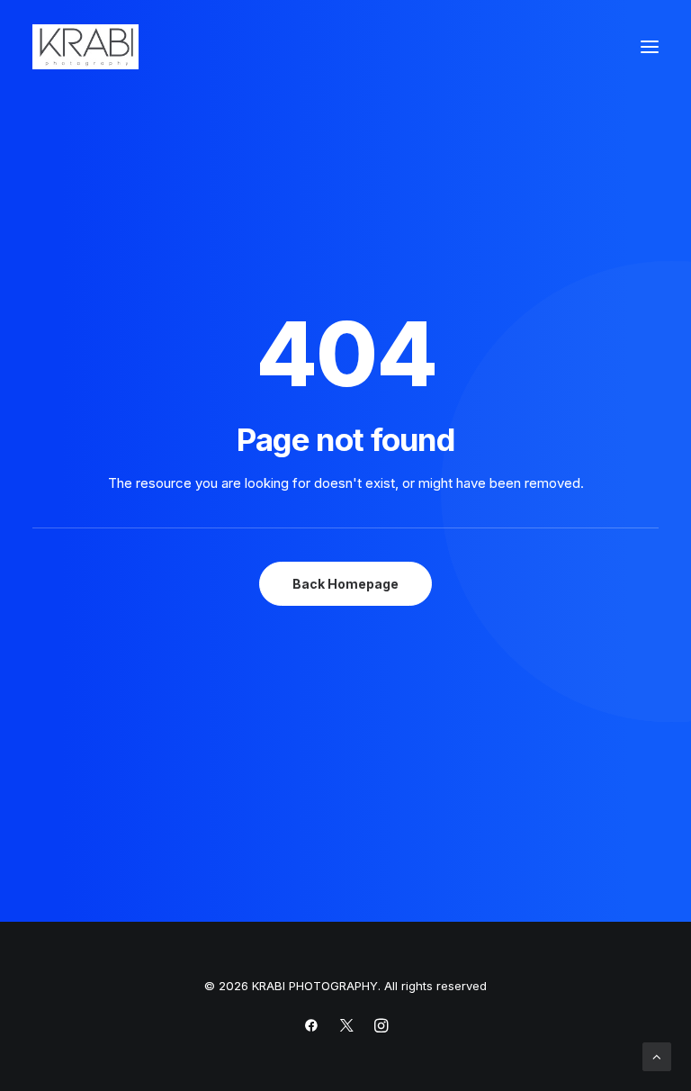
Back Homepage (345, 583)
